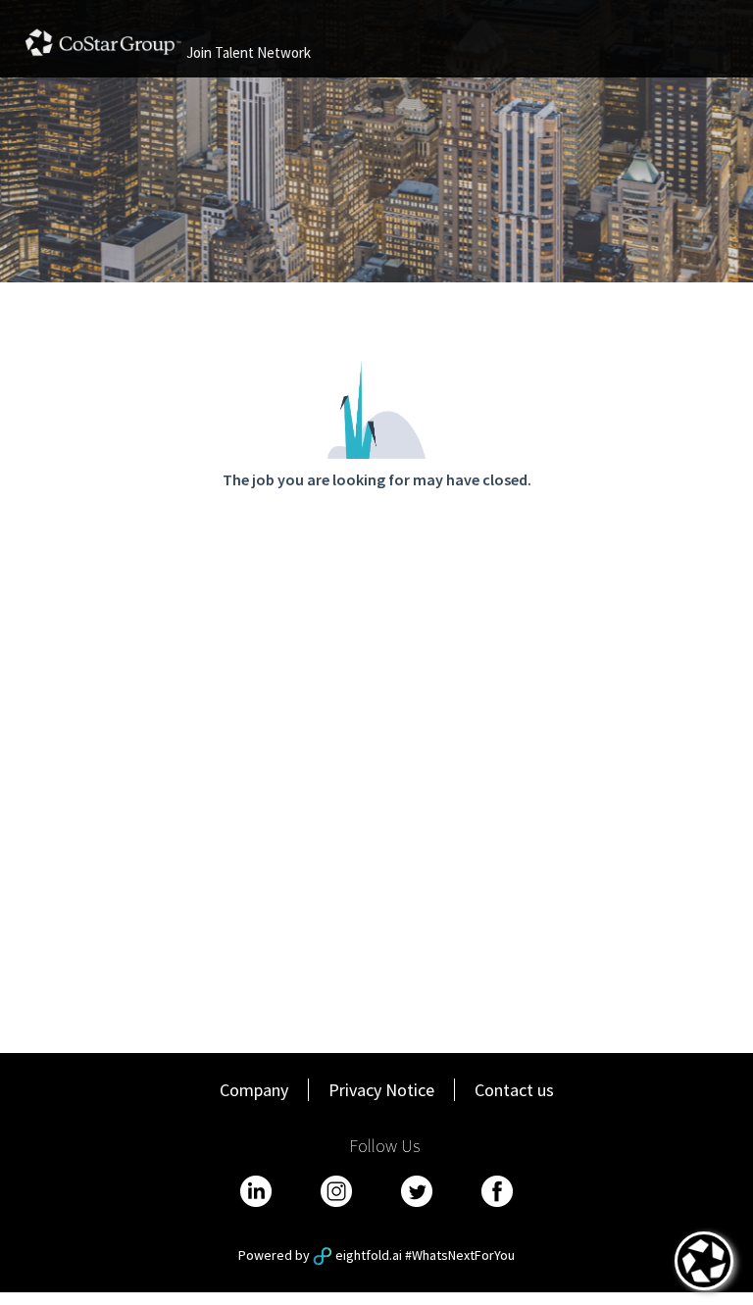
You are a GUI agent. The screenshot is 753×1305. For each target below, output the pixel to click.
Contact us (514, 1090)
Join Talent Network (248, 52)
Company (254, 1090)
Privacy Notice (381, 1090)
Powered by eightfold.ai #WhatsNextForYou (376, 1255)
